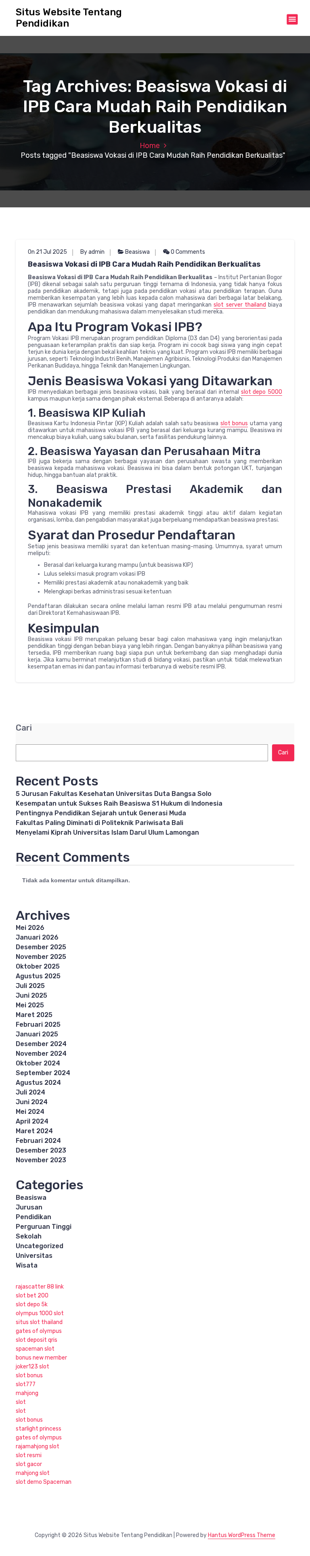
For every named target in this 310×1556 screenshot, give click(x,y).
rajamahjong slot (37, 1446)
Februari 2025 (38, 1024)
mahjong (27, 1393)
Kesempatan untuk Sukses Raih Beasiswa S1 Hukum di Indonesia (119, 803)
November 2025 (41, 957)
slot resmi (29, 1455)
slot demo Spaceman (43, 1482)
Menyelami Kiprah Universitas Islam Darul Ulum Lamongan (107, 832)
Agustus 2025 (38, 976)
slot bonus (234, 423)
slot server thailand (240, 304)
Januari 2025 (37, 1034)
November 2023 (41, 1160)
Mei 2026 (30, 928)
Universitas (34, 1255)
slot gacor (29, 1464)
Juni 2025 (31, 995)
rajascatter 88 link (40, 1286)
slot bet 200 (32, 1295)
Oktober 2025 (38, 966)
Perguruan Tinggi (43, 1226)
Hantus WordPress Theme (241, 1535)
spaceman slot (35, 1348)
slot (21, 1402)
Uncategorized (39, 1246)
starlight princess (38, 1428)
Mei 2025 (30, 1005)
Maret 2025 (34, 1015)
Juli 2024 (30, 1092)
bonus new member (41, 1357)
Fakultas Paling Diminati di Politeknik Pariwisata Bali (99, 823)
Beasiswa (137, 252)
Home (150, 145)
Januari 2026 (37, 937)
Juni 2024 (32, 1102)
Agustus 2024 (38, 1082)
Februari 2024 (38, 1141)
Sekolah (29, 1236)
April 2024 (32, 1121)
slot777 (26, 1384)
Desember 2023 (41, 1150)
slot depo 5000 (261, 391)
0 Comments (187, 252)
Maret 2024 (34, 1131)
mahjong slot (33, 1473)
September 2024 (43, 1073)
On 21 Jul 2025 (47, 252)
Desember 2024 (41, 1044)
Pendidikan (33, 1217)
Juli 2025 (30, 986)
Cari (24, 728)
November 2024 (41, 1053)
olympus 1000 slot (40, 1313)
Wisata (27, 1265)
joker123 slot (32, 1366)
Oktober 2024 (38, 1063)
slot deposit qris (36, 1340)
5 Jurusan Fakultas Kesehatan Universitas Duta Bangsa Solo (114, 794)
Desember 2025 (41, 947)
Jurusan (29, 1207)
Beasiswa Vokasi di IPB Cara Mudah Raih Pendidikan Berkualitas (144, 264)
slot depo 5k (32, 1304)
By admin (92, 252)
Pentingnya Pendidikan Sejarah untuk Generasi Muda (101, 813)
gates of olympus (39, 1331)
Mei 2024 (30, 1111)
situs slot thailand (39, 1322)
